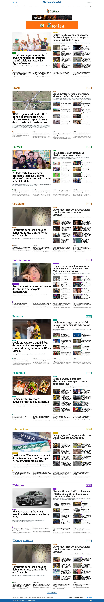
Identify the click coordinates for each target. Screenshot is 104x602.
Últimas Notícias (15, 6)
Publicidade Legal (88, 6)
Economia (37, 6)
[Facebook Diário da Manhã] (87, 597)
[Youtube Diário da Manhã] (91, 597)
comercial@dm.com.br (73, 597)
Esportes (45, 6)
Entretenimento (61, 6)
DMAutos (79, 6)
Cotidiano (52, 6)
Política (24, 6)
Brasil (30, 6)
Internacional (70, 6)
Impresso (89, 2)
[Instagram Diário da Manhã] (89, 597)
